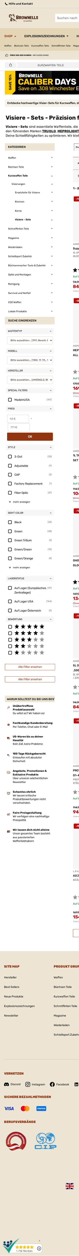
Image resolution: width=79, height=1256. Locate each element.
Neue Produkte (13, 996)
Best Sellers (11, 987)
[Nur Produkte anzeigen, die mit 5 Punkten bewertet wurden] (30, 626)
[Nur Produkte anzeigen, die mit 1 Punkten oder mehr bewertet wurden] (30, 652)
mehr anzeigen (21, 501)
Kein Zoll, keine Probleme (28, 743)
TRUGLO (49, 131)
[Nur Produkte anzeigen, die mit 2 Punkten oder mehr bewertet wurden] (30, 646)
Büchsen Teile (21, 45)
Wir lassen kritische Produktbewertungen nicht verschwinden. (29, 799)
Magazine (60, 1015)
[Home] (9, 65)
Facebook (62, 1084)
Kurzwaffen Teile (40, 45)
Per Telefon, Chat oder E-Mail (30, 726)
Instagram (38, 1084)
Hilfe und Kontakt (20, 3)
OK (30, 437)
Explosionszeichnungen (44, 36)
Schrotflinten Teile (60, 45)
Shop (8, 36)
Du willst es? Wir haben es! (29, 713)
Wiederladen (61, 1025)
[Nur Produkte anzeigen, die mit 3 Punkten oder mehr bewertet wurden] (30, 639)
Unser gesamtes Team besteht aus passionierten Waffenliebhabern (31, 837)
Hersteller (10, 977)
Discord (15, 1084)
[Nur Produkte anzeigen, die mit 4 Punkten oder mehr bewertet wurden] (30, 633)
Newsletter (11, 1015)
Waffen (8, 45)
